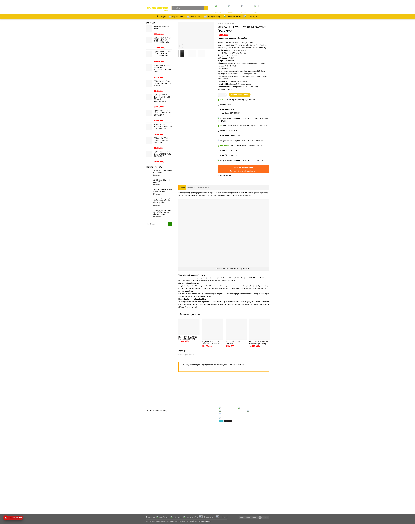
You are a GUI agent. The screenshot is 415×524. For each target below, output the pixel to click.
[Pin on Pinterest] (230, 180)
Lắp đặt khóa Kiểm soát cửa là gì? (161, 181)
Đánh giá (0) (191, 187)
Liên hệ (255, 2)
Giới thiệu (249, 2)
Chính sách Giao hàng (198, 399)
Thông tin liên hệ (203, 187)
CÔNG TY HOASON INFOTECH (201, 521)
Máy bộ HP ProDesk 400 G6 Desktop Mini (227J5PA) (187, 338)
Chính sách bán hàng (197, 389)
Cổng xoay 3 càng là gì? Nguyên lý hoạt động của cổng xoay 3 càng (162, 201)
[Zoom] (181, 46)
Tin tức (243, 2)
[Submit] (206, 8)
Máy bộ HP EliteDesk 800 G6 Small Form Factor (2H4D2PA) (212, 343)
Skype (241, 413)
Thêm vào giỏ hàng (239, 95)
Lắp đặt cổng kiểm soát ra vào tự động (162, 172)
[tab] (182, 187)
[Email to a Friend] (227, 180)
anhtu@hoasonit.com (156, 406)
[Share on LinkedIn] (234, 180)
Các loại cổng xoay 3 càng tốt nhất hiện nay (162, 190)
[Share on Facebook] (219, 180)
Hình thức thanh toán (197, 402)
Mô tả (183, 187)
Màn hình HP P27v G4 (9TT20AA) (233, 343)
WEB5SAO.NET (173, 521)
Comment (157, 175)
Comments (157, 194)
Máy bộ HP (230, 23)
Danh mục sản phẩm (260, 408)
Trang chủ (221, 23)
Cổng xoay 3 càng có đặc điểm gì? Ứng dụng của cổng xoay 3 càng (162, 212)
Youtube (243, 411)
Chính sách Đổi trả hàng (198, 395)
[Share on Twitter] (223, 180)
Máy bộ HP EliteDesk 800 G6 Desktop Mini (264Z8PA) (258, 343)
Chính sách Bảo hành (197, 392)
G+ (267, 411)
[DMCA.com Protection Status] (225, 421)
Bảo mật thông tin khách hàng (200, 405)
